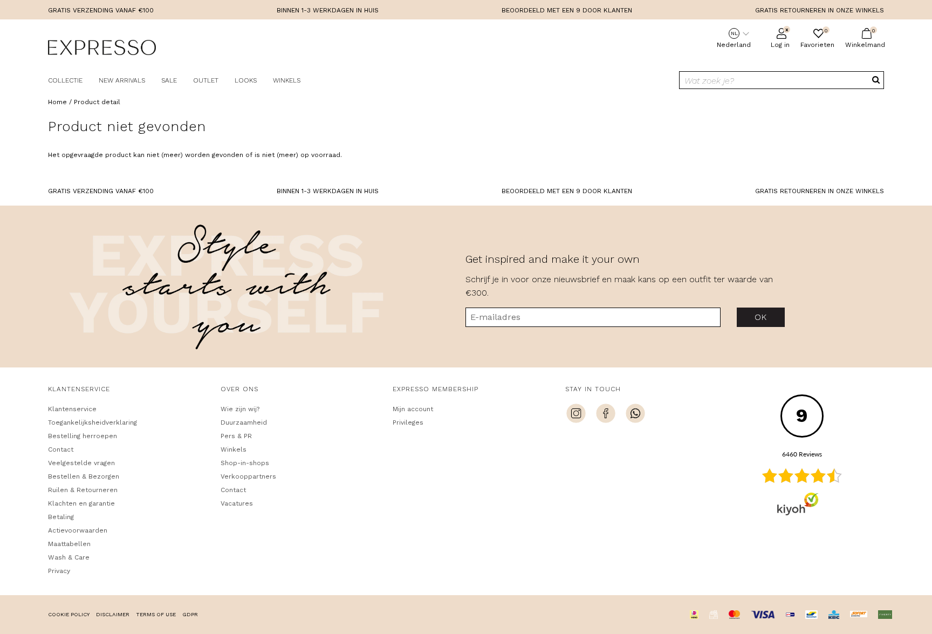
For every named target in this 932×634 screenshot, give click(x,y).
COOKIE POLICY (69, 614)
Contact (60, 449)
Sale (169, 80)
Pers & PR (236, 436)
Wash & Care (69, 557)
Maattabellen (69, 544)
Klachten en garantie (81, 503)
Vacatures (237, 503)
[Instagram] (576, 415)
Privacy (59, 571)
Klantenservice (72, 409)
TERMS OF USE (156, 614)
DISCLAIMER (112, 614)
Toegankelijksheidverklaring (92, 422)
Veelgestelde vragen (81, 463)
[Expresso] (102, 49)
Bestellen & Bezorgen (83, 476)
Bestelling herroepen (82, 436)
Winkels (286, 80)
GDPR (190, 614)
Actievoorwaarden (77, 530)
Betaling (61, 517)
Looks (246, 80)
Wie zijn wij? (240, 409)
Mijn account (413, 409)
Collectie (65, 80)
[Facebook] (605, 415)
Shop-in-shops (245, 463)
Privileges (408, 422)
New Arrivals (122, 80)
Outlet (205, 80)
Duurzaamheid (244, 422)
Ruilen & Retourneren (83, 490)
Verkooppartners (248, 476)
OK (761, 317)
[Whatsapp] (635, 415)
